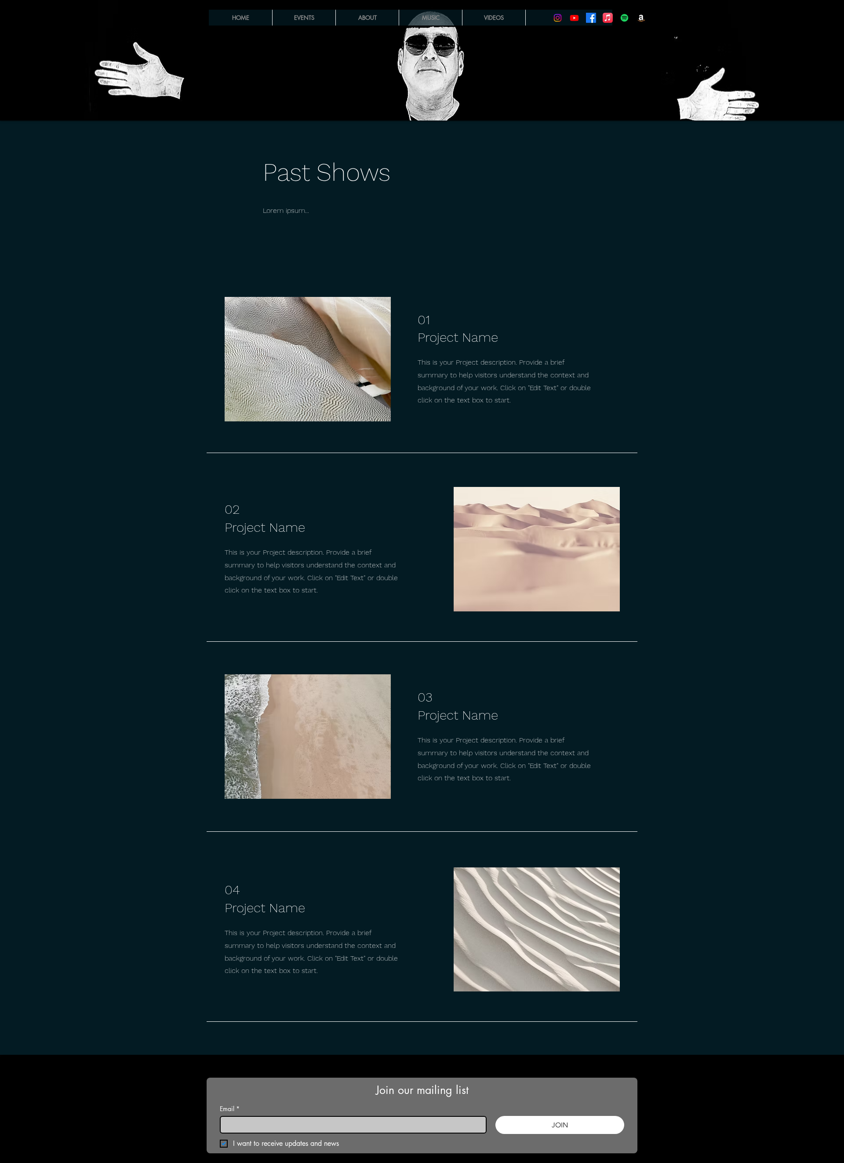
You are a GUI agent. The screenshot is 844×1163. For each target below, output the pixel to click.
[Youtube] (574, 18)
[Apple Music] (608, 18)
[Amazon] (641, 18)
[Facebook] (591, 18)
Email (230, 1108)
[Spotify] (624, 18)
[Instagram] (558, 18)
